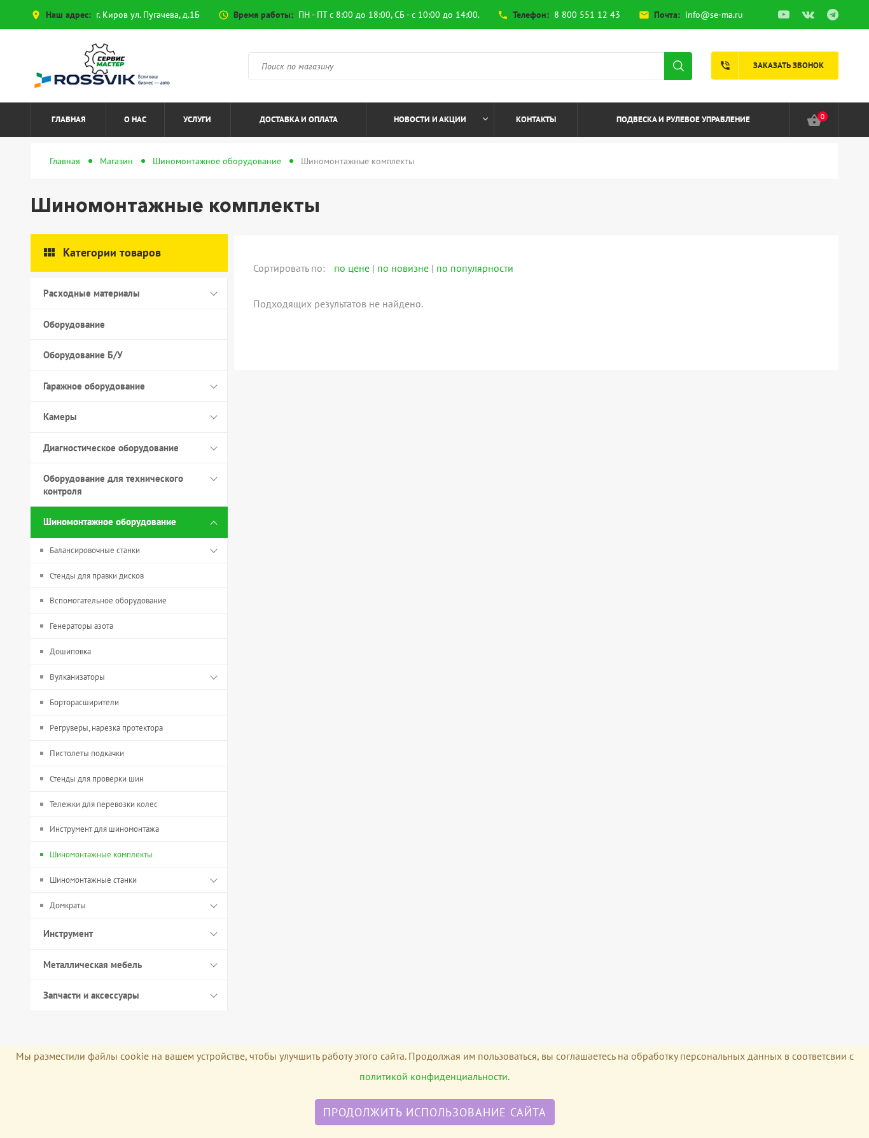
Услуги (197, 119)
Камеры (60, 417)
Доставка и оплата (299, 119)
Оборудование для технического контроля (113, 484)
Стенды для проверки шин (97, 778)
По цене (353, 268)
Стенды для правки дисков (97, 575)
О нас (135, 119)
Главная (69, 119)
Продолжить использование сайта (434, 1112)
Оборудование (74, 324)
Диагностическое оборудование (111, 448)
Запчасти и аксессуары (91, 995)
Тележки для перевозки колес (104, 804)
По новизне (404, 268)
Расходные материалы (91, 293)
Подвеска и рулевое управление (683, 119)
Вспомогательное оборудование (108, 600)
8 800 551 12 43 (587, 14)
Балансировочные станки (95, 550)
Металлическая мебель (92, 965)
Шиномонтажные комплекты (101, 854)
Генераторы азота (81, 626)
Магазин (116, 161)
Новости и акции (430, 119)
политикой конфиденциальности (433, 1076)
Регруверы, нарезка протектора (106, 727)
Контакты (536, 119)
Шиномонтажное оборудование (217, 161)
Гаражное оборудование (94, 386)
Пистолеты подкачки (87, 753)
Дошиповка (70, 651)
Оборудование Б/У (83, 355)
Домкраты (68, 905)
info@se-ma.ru (714, 14)
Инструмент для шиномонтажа (104, 829)
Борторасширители (84, 702)
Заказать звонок (772, 65)
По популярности (474, 268)
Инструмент (68, 933)
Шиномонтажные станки (93, 880)
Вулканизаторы (77, 676)
